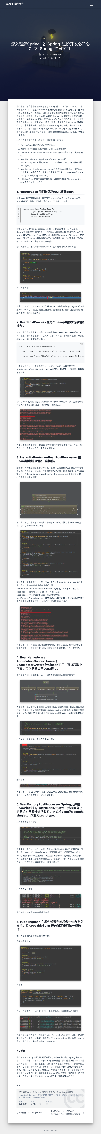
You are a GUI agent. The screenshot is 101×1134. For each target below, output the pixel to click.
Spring (21, 1085)
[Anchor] (15, 192)
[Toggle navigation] (91, 4)
